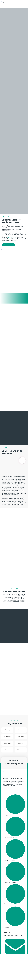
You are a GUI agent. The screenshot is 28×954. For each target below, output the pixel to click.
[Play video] (22, 460)
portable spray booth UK (12, 237)
